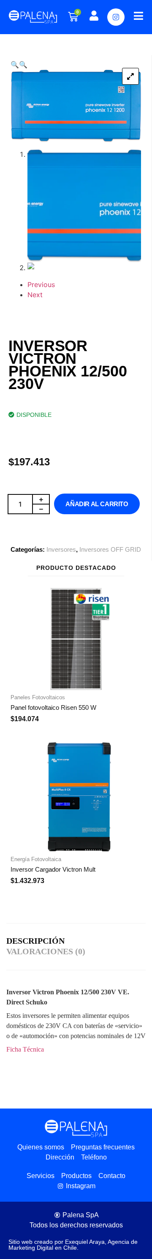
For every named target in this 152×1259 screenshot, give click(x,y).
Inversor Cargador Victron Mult (53, 869)
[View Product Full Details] (76, 687)
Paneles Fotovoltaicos (38, 697)
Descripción (35, 940)
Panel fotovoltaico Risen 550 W (53, 707)
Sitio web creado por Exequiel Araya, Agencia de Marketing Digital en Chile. (73, 1244)
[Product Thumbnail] (130, 76)
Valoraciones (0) (45, 951)
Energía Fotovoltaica (36, 859)
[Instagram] (116, 17)
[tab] (37, 941)
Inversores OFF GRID (110, 549)
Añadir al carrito (96, 503)
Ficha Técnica (25, 1049)
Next (35, 294)
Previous (41, 284)
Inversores (61, 549)
